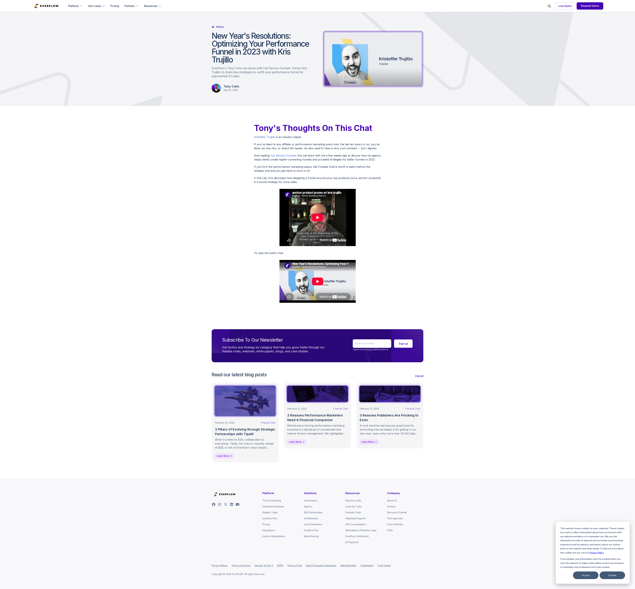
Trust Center (384, 565)
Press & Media (395, 524)
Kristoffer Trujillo (264, 137)
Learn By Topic (353, 506)
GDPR (280, 565)
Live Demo (565, 6)
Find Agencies (395, 518)
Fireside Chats (353, 512)
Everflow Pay (311, 530)
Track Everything (271, 500)
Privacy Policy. (597, 552)
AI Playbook (352, 542)
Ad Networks (311, 518)
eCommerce (310, 500)
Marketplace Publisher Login (361, 530)
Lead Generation (313, 524)
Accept (586, 575)
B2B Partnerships (313, 512)
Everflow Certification (357, 536)
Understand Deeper (273, 506)
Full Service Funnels (283, 155)
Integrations (268, 530)
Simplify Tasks (270, 512)
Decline (612, 575)
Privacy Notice (220, 565)
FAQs (390, 530)
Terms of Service (241, 565)
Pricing (114, 6)
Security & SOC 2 (263, 565)
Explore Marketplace (273, 536)
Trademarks (366, 565)
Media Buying (311, 536)
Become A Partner (397, 512)
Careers (391, 506)
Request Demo (590, 5)
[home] (47, 6)
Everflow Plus (269, 518)
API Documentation (355, 524)
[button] (75, 6)
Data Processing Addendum (321, 565)
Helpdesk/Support (355, 518)
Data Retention (348, 565)
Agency (308, 506)
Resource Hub (353, 500)
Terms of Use (294, 565)
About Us (392, 500)
